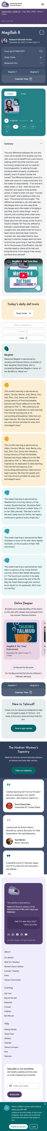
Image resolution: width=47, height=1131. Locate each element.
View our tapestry (23, 770)
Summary (8, 143)
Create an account (18, 1127)
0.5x (7, 127)
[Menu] (41, 120)
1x (15, 127)
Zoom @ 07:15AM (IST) (14, 51)
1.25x (24, 127)
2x (7, 131)
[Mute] (31, 120)
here (29, 676)
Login (33, 1127)
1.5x (32, 127)
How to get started (23, 728)
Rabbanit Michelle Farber (20, 39)
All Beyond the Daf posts (23, 667)
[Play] (6, 121)
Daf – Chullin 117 (11, 11)
